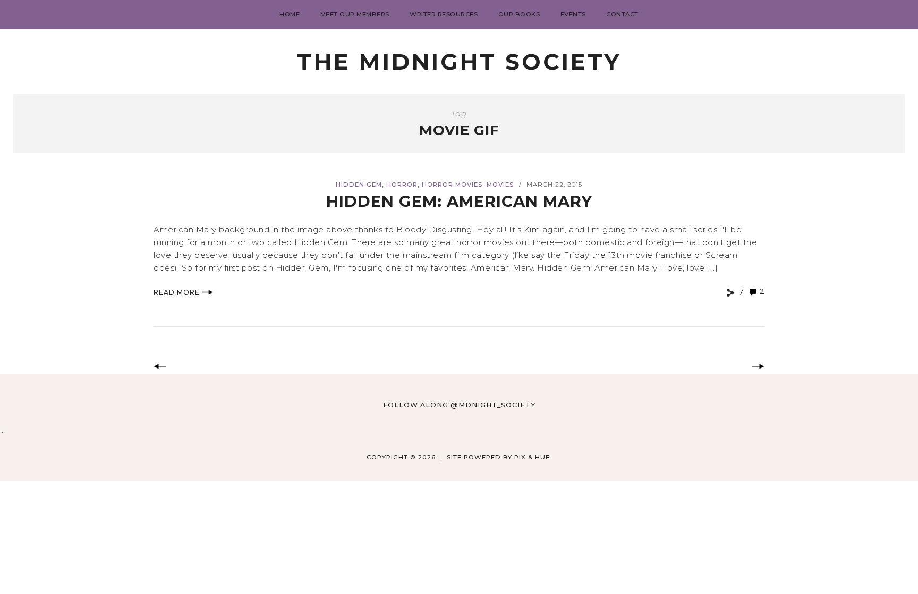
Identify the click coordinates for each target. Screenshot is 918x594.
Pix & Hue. (533, 457)
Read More (177, 292)
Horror (402, 184)
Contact (622, 14)
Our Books (519, 14)
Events (573, 14)
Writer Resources (444, 14)
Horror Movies (452, 184)
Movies (500, 184)
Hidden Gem (359, 184)
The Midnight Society (459, 62)
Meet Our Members (354, 14)
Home (289, 14)
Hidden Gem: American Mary (459, 201)
